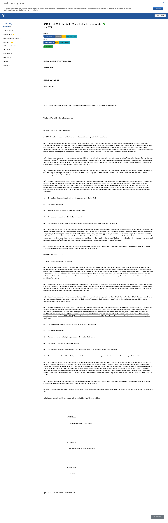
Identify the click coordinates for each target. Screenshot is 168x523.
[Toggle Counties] (9, 65)
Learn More (158, 8)
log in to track (8, 23)
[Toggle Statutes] (9, 61)
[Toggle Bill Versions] (12, 34)
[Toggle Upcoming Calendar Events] (20, 38)
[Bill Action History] (14, 46)
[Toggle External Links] (12, 30)
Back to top (157, 517)
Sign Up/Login (160, 15)
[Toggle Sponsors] (10, 42)
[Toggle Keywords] (10, 57)
